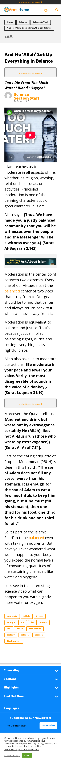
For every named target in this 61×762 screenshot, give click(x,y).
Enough (11, 622)
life (9, 628)
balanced (12, 290)
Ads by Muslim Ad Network (30, 2)
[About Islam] (16, 10)
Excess (39, 616)
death (20, 628)
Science (23, 22)
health (43, 622)
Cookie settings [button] (12, 755)
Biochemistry (14, 641)
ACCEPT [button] (27, 755)
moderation (35, 628)
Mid (22, 622)
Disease (39, 635)
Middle (26, 616)
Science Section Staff (26, 96)
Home (10, 22)
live (32, 622)
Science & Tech (40, 22)
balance (25, 635)
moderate (12, 616)
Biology (11, 635)
